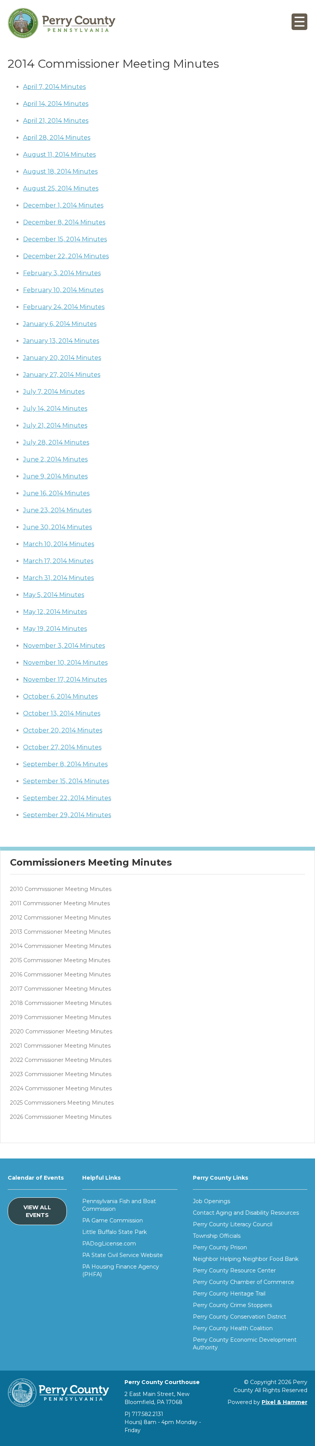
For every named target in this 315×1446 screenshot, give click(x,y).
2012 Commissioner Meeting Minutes (60, 917)
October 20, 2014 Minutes (62, 730)
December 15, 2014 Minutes (65, 239)
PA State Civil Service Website (122, 1255)
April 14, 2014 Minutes (55, 103)
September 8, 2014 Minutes (65, 764)
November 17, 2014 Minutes (65, 679)
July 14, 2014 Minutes (55, 408)
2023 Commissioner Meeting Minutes (60, 1074)
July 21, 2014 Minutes (55, 425)
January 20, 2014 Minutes (62, 357)
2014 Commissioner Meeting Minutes (60, 946)
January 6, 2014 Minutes (59, 324)
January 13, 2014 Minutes (61, 340)
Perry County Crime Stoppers (232, 1305)
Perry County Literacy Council (232, 1224)
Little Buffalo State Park (114, 1232)
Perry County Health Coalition (233, 1328)
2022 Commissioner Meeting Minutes (60, 1059)
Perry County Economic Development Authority (245, 1343)
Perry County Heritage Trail (229, 1293)
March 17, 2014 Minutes (58, 561)
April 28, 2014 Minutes (56, 137)
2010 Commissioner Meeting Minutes (60, 889)
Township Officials (216, 1235)
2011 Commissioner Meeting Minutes (60, 903)
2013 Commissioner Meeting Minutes (60, 931)
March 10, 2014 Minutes (58, 544)
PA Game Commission (112, 1220)
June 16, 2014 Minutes (56, 493)
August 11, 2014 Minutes (59, 154)
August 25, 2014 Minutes (60, 188)
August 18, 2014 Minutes (60, 171)
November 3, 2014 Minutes (64, 645)
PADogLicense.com (109, 1243)
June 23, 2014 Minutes (57, 510)
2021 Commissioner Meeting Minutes (60, 1045)
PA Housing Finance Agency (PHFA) (120, 1270)
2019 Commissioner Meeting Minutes (60, 1017)
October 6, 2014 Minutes (60, 696)
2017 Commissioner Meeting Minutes (60, 988)
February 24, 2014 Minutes (63, 307)
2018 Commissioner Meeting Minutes (60, 1003)
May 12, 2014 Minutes (55, 611)
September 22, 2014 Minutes (67, 798)
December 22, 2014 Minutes (66, 256)
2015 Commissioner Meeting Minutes (60, 960)
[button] (299, 23)
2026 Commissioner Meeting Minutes (60, 1116)
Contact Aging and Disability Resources (246, 1212)
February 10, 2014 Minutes (63, 290)
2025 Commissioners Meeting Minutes (62, 1102)
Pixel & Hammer (284, 1402)
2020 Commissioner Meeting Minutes (61, 1031)
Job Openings (211, 1201)
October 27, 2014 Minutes (62, 747)
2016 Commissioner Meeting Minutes (60, 974)
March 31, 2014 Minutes (58, 578)
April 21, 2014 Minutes (55, 120)
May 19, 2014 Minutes (55, 628)
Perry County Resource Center (234, 1270)
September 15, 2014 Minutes (66, 781)
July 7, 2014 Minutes (54, 391)
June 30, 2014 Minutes (57, 527)
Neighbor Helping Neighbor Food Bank (245, 1258)
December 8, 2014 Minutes (64, 222)
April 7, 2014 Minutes (54, 86)
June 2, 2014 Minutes (55, 459)
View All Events (37, 1211)
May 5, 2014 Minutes (53, 594)
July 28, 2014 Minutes (56, 442)
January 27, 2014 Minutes (61, 374)
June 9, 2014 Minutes (55, 476)
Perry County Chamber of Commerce (243, 1282)
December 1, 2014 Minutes (63, 205)
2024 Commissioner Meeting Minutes (61, 1088)
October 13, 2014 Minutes (61, 713)
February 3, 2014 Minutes (62, 273)
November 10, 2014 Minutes (65, 662)
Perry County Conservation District (239, 1316)
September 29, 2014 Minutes (67, 815)
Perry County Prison (220, 1247)
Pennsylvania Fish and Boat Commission (119, 1205)
